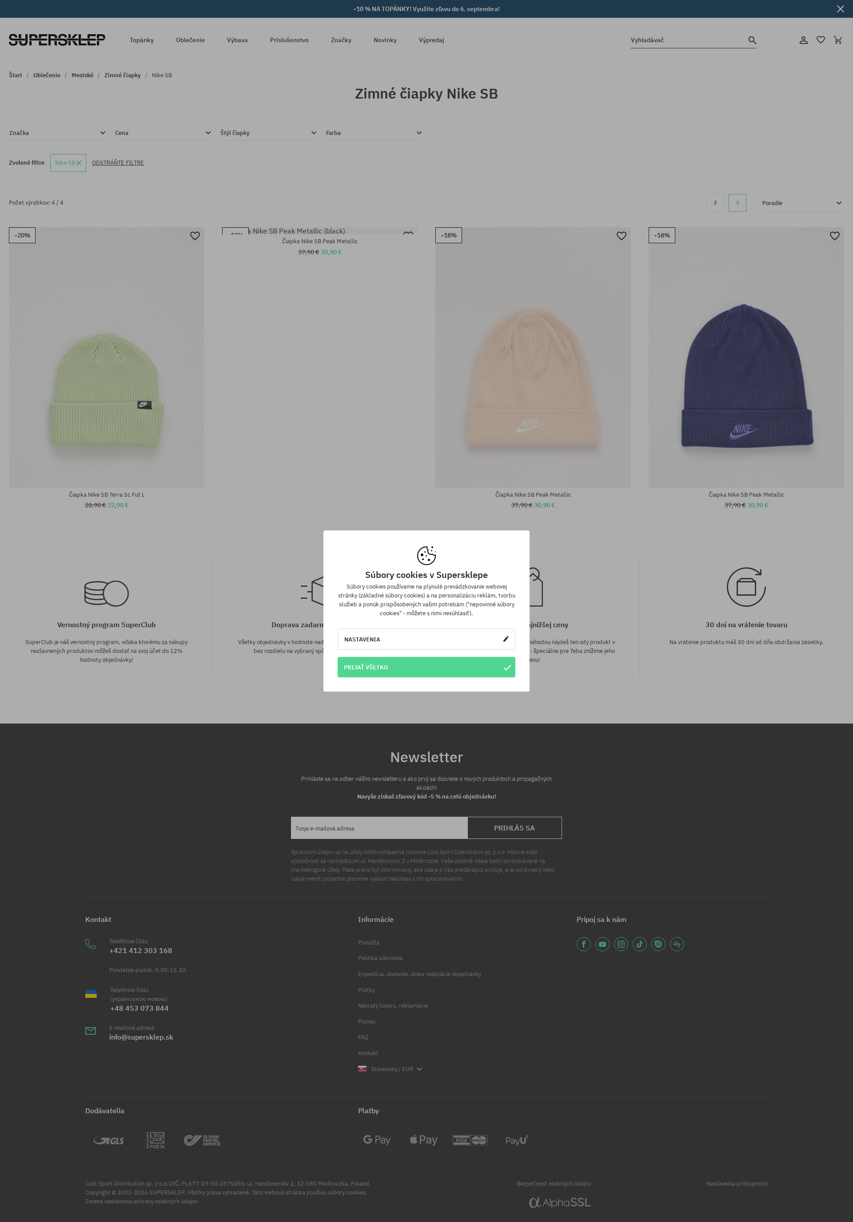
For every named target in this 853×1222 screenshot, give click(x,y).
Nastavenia (362, 639)
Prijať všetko (366, 667)
